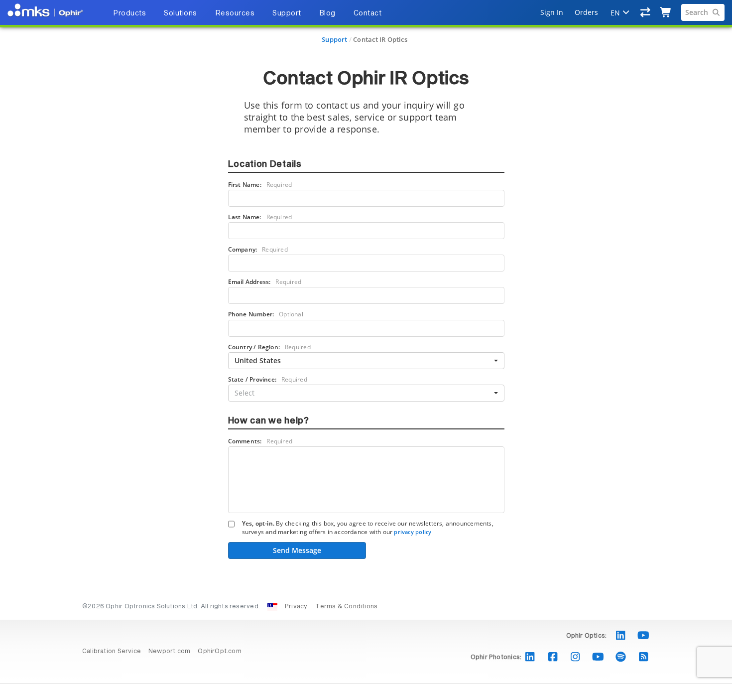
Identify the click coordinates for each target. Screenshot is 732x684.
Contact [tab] (368, 13)
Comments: (260, 441)
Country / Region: (269, 347)
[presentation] (366, 342)
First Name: (260, 184)
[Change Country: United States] (272, 607)
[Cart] (666, 12)
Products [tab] (129, 13)
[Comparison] (645, 12)
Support (334, 39)
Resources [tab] (235, 13)
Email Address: (265, 281)
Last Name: (260, 217)
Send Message (297, 550)
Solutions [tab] (180, 13)
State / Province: (267, 379)
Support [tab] (286, 13)
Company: (258, 249)
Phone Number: (265, 314)
